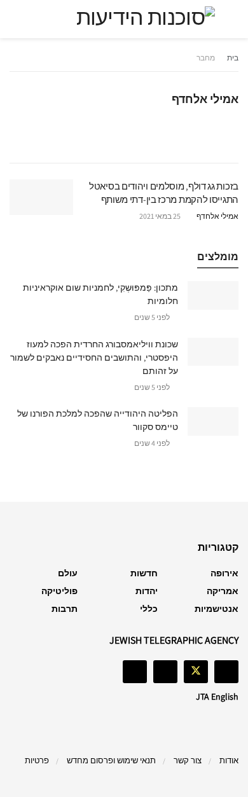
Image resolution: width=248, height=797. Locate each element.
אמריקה (222, 591)
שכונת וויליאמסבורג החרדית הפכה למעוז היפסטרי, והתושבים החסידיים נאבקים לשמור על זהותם (94, 357)
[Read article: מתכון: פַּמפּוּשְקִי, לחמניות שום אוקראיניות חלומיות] (213, 295)
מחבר (205, 57)
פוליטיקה (59, 591)
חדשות (144, 573)
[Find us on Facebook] (226, 671)
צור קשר (188, 760)
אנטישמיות (216, 608)
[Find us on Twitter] (196, 671)
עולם (68, 573)
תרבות (65, 608)
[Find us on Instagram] (165, 671)
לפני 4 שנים (152, 443)
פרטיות (37, 760)
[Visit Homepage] (124, 19)
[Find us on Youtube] (135, 671)
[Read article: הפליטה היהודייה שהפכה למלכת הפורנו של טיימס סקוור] (213, 421)
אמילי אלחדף (217, 216)
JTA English (217, 696)
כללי (149, 608)
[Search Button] (21, 19)
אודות (228, 760)
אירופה (224, 573)
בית (232, 57)
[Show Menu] (226, 19)
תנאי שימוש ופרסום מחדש (111, 760)
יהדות (146, 591)
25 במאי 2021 (160, 216)
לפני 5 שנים (152, 317)
